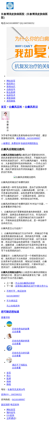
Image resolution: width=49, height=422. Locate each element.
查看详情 (5, 317)
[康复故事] (9, 326)
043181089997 (13, 296)
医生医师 (11, 92)
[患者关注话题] (9, 350)
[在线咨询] (9, 362)
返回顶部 (5, 404)
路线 (9, 384)
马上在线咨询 (13, 306)
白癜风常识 (31, 106)
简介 (9, 376)
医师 (9, 378)
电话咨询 (14, 404)
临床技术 (11, 95)
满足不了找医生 (19, 365)
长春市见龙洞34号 (16, 389)
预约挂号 (11, 412)
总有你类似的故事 (20, 329)
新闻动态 (11, 86)
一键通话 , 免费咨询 (10, 143)
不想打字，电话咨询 (16, 291)
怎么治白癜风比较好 (25, 283)
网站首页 (11, 81)
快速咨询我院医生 (29, 143)
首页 (3, 106)
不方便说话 (12, 301)
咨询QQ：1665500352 (11, 394)
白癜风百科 (15, 106)
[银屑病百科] (9, 338)
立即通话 (11, 418)
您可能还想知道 (10, 311)
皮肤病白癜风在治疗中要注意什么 (31, 286)
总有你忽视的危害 (20, 341)
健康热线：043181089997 (28, 138)
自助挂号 (11, 89)
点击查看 (16, 331)
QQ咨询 (10, 415)
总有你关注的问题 (20, 353)
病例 (9, 381)
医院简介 (11, 84)
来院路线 (11, 101)
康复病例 (11, 98)
